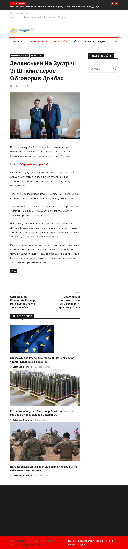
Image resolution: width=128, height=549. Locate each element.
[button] (112, 3)
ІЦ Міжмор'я (22, 541)
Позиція (62, 17)
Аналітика (16, 17)
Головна (17, 41)
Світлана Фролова (22, 367)
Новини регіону (37, 41)
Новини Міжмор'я (19, 55)
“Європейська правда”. (34, 164)
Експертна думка (32, 17)
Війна (76, 41)
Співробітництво (95, 41)
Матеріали (49, 17)
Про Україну (60, 41)
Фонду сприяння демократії (30, 545)
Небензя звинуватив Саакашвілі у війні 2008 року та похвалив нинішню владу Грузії (55, 6)
